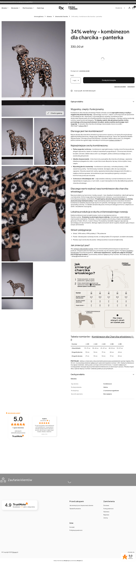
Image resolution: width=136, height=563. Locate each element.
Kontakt (71, 527)
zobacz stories (114, 140)
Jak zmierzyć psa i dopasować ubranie (81, 505)
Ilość (72, 75)
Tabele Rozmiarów (75, 508)
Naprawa (106, 515)
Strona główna (38, 16)
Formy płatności (108, 508)
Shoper (14, 552)
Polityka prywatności (75, 530)
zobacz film (83, 126)
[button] (6, 413)
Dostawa (106, 505)
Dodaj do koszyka (109, 80)
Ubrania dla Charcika (61, 16)
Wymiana (106, 511)
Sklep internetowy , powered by (67, 560)
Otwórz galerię (56, 113)
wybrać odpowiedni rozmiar (83, 249)
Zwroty (105, 518)
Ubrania (49, 16)
